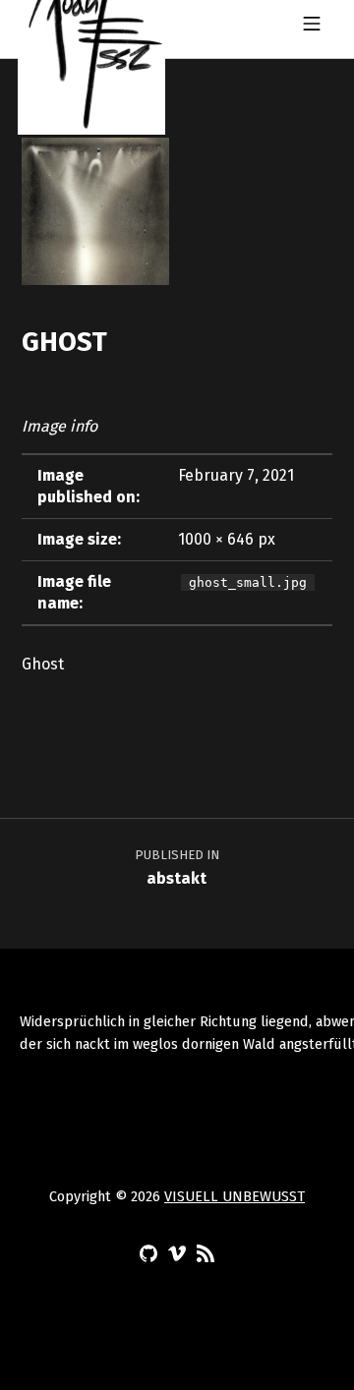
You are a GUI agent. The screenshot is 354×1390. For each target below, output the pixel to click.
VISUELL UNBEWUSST (234, 1196)
